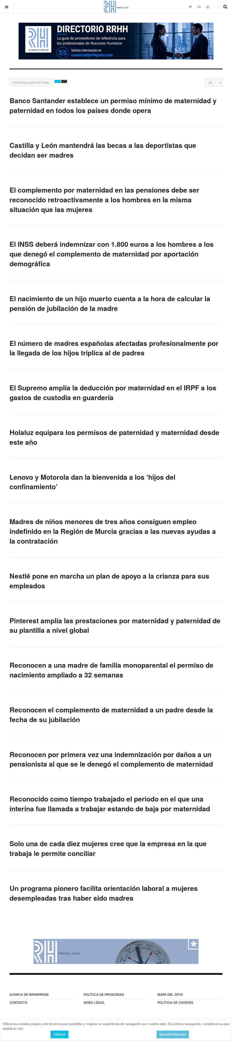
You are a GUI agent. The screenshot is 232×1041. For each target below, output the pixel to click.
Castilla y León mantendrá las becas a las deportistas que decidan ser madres (103, 150)
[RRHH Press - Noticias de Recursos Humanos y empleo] (116, 6)
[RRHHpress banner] (116, 951)
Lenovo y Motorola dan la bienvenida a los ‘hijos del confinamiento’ (92, 481)
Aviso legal (94, 1002)
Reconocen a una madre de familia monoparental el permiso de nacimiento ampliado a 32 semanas (111, 669)
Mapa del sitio (170, 994)
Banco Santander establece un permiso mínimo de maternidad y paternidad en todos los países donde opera (113, 105)
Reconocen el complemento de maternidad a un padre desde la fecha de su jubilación (111, 714)
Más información (173, 1034)
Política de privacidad (104, 994)
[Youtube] (207, 6)
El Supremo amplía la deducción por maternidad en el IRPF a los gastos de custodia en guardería (113, 392)
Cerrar (59, 1034)
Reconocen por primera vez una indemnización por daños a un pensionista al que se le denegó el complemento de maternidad (111, 759)
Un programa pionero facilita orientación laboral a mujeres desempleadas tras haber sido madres (104, 893)
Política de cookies (175, 1002)
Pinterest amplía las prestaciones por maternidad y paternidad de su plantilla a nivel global (115, 625)
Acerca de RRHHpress (29, 994)
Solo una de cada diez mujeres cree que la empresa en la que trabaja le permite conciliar (108, 848)
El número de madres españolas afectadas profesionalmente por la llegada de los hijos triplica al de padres (114, 348)
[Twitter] (190, 6)
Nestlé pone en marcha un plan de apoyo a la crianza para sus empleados (109, 580)
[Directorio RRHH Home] (116, 41)
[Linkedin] (199, 6)
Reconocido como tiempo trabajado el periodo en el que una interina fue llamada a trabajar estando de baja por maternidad (110, 803)
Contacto (18, 1002)
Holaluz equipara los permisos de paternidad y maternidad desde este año (114, 437)
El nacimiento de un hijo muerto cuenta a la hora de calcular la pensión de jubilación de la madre (110, 303)
